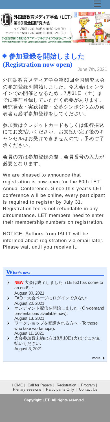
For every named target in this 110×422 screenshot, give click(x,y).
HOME (17, 385)
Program (88, 385)
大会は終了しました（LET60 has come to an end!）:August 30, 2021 (58, 287)
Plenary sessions (27, 389)
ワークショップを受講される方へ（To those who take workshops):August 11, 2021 (56, 328)
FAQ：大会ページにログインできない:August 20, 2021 (50, 300)
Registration (66, 385)
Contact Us (88, 389)
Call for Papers (40, 385)
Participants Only (60, 389)
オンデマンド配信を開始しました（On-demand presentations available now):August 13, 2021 (59, 313)
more (96, 358)
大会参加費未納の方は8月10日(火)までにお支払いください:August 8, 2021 (57, 343)
